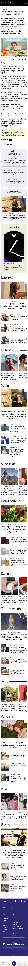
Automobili (5, 929)
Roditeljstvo (5, 9)
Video (13, 907)
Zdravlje (5, 916)
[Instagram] (21, 901)
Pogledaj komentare (7, 144)
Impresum (14, 924)
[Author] (14, 246)
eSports (5, 925)
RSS (13, 933)
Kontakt (14, 935)
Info (4, 907)
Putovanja (5, 918)
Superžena (5, 923)
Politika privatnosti (17, 928)
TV (13, 910)
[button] (12, 219)
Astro (21, 704)
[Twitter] (18, 901)
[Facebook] (15, 901)
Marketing (15, 922)
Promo (14, 848)
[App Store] (20, 944)
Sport (4, 910)
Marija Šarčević (9, 264)
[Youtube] (24, 901)
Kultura (4, 920)
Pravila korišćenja (17, 926)
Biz (3, 912)
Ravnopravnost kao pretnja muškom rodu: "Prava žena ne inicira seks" (13, 267)
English (14, 912)
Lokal (4, 931)
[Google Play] (8, 944)
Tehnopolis (5, 927)
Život (4, 914)
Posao (3, 812)
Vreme (14, 914)
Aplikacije (14, 931)
